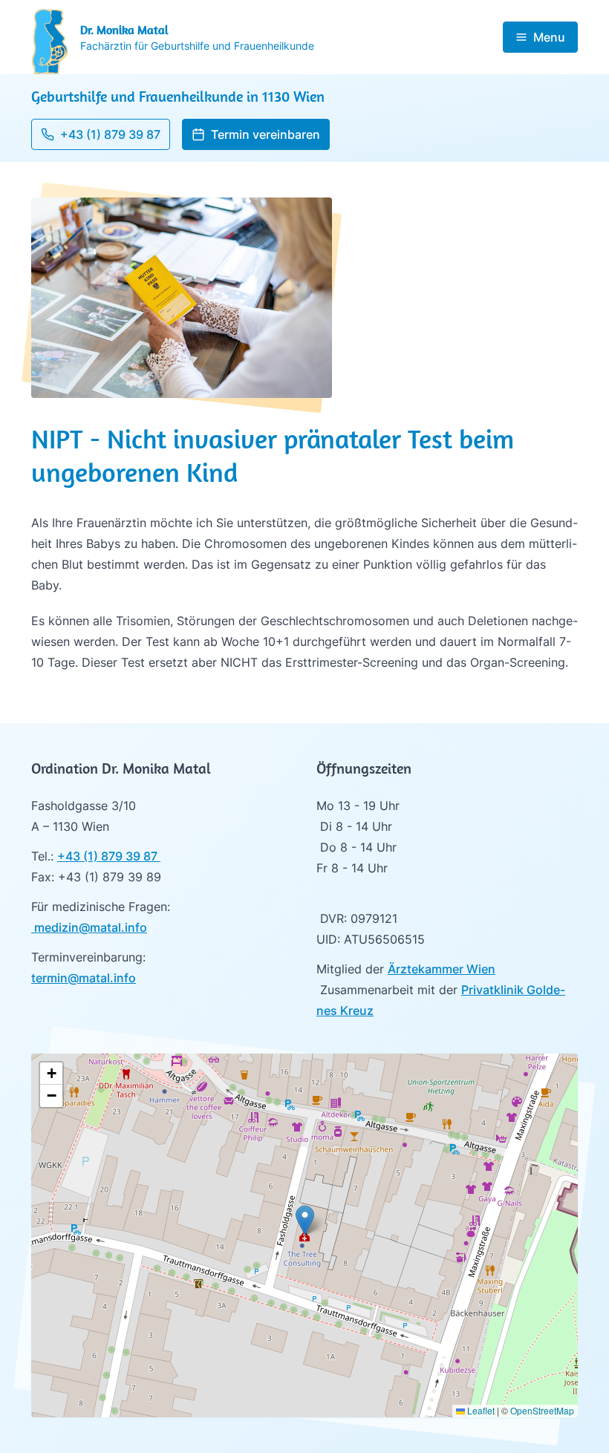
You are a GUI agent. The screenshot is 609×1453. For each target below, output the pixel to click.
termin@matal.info (83, 977)
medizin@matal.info (89, 927)
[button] (256, 134)
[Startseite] (49, 41)
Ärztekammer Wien (441, 968)
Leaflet (480, 1410)
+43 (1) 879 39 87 (108, 856)
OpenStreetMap (542, 1410)
